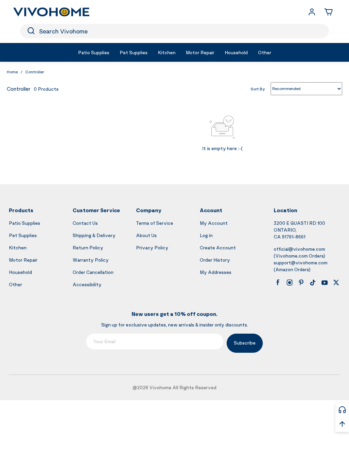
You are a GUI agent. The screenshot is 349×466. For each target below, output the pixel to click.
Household (20, 272)
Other (15, 284)
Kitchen (18, 247)
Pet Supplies (23, 235)
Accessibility (87, 284)
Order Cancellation (93, 272)
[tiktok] (313, 282)
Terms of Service (154, 223)
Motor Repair (23, 260)
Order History (215, 260)
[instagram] (290, 282)
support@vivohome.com (301, 262)
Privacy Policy (152, 247)
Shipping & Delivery (94, 235)
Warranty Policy (91, 260)
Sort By (258, 88)
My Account (214, 223)
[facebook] (278, 282)
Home (12, 71)
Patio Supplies (24, 223)
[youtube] (324, 282)
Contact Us (85, 223)
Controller (34, 71)
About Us (146, 235)
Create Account (218, 247)
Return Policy (88, 247)
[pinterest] (301, 282)
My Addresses (215, 272)
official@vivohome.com (299, 249)
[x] (336, 282)
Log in (206, 235)
